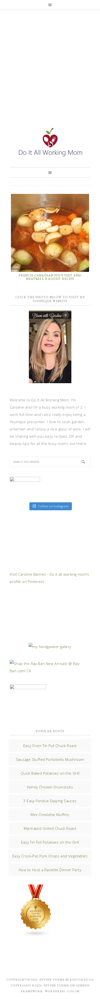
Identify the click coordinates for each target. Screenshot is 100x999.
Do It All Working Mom (50, 143)
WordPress (55, 991)
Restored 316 (82, 980)
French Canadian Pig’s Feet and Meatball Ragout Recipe (50, 277)
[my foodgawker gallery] (50, 646)
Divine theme (52, 980)
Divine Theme (56, 985)
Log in (73, 991)
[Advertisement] (50, 64)
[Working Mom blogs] (36, 934)
